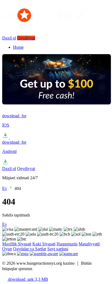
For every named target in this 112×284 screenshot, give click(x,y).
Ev (4, 188)
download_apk (27, 279)
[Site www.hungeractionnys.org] (56, 27)
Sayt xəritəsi (57, 248)
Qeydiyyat (26, 38)
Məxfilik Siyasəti (16, 244)
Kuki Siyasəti (43, 244)
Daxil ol (9, 38)
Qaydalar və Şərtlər (29, 248)
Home (18, 47)
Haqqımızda (67, 244)
